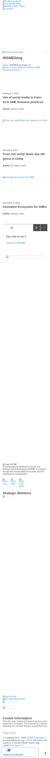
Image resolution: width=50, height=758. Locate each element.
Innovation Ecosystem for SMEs (25, 206)
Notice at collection (13, 754)
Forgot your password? (25, 43)
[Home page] (13, 52)
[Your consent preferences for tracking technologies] (45, 753)
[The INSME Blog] (12, 4)
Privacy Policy (9, 733)
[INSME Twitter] (14, 6)
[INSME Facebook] (12, 1)
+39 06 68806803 (34, 740)
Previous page (36, 227)
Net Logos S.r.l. (17, 745)
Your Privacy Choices (22, 750)
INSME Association (35, 738)
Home (5, 65)
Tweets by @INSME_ (16, 243)
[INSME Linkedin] (8, 8)
